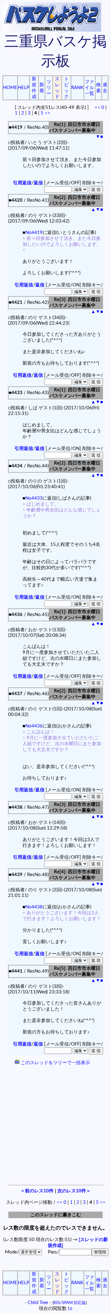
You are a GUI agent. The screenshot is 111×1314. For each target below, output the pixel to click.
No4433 (34, 498)
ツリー (49, 87)
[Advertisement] (55, 1126)
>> (47, 113)
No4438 (34, 907)
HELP (23, 87)
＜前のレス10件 (37, 1191)
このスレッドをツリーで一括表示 (54, 1062)
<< (97, 107)
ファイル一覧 (89, 87)
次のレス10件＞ (74, 1191)
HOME (10, 87)
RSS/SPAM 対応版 (69, 1303)
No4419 (34, 232)
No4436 (34, 726)
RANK (77, 87)
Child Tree (38, 1302)
